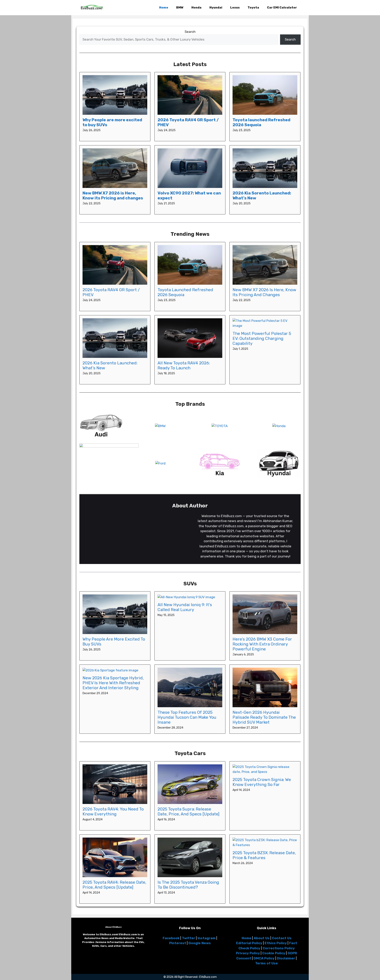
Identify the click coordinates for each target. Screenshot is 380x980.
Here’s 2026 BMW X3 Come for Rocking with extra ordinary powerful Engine (262, 644)
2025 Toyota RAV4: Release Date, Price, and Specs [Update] (114, 885)
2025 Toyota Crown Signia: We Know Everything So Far (262, 782)
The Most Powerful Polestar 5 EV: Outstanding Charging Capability (262, 338)
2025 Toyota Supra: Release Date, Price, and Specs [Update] (188, 811)
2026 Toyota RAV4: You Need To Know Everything (113, 811)
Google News (199, 943)
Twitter (188, 938)
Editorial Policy (249, 943)
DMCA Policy (264, 958)
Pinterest (177, 943)
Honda (196, 7)
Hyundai (215, 7)
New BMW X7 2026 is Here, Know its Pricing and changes (113, 195)
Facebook (171, 938)
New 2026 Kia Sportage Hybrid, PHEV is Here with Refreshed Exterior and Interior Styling (113, 682)
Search (190, 32)
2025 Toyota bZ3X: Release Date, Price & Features (264, 855)
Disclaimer (286, 958)
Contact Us (282, 938)
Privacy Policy (248, 953)
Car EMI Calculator (282, 7)
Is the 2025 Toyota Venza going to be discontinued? (188, 885)
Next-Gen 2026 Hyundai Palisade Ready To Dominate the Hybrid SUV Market (264, 717)
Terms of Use (266, 963)
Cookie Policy (273, 953)
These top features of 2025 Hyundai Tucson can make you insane (187, 717)
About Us (262, 938)
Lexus (235, 7)
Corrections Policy (279, 948)
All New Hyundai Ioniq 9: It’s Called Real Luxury (185, 607)
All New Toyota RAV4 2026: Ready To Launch (184, 365)
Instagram (207, 938)
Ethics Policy (276, 943)
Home (163, 7)
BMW (179, 7)
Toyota (253, 7)
